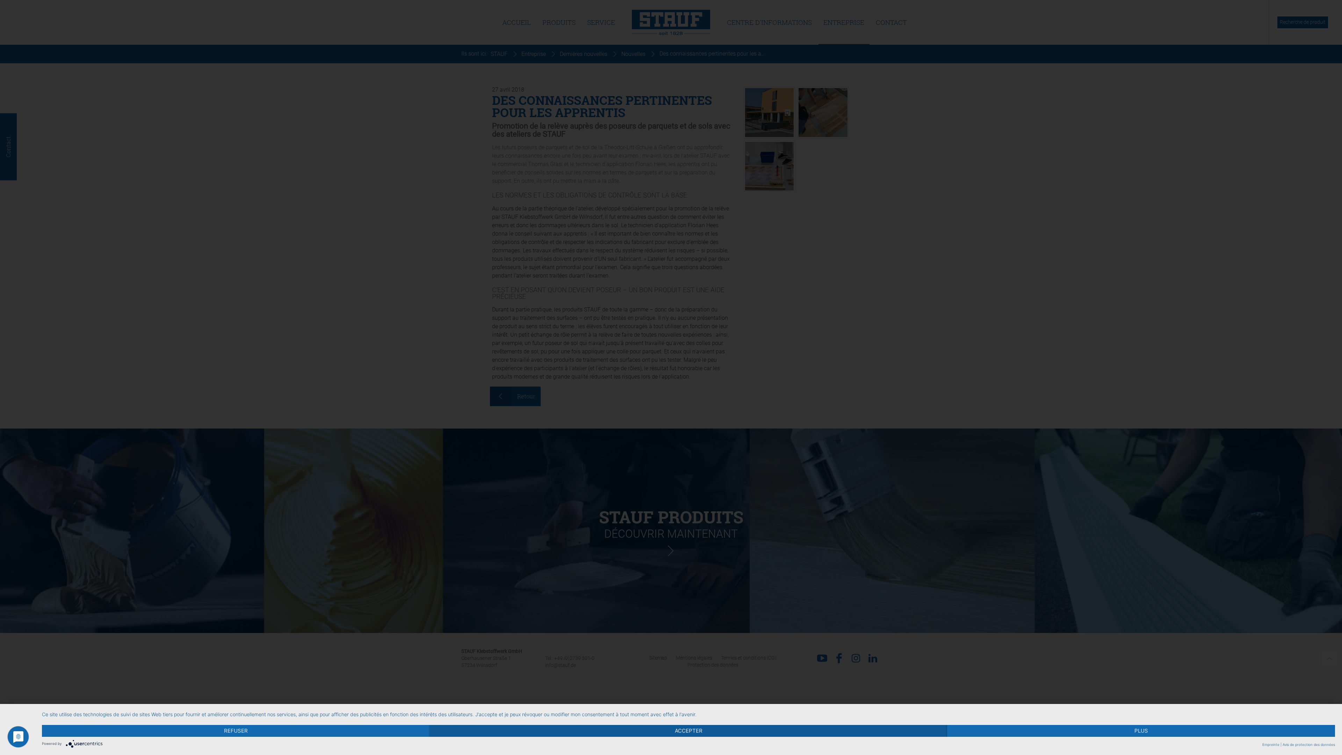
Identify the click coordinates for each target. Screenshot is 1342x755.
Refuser (236, 730)
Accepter (688, 730)
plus (1141, 730)
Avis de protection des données (1309, 744)
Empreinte (1270, 744)
